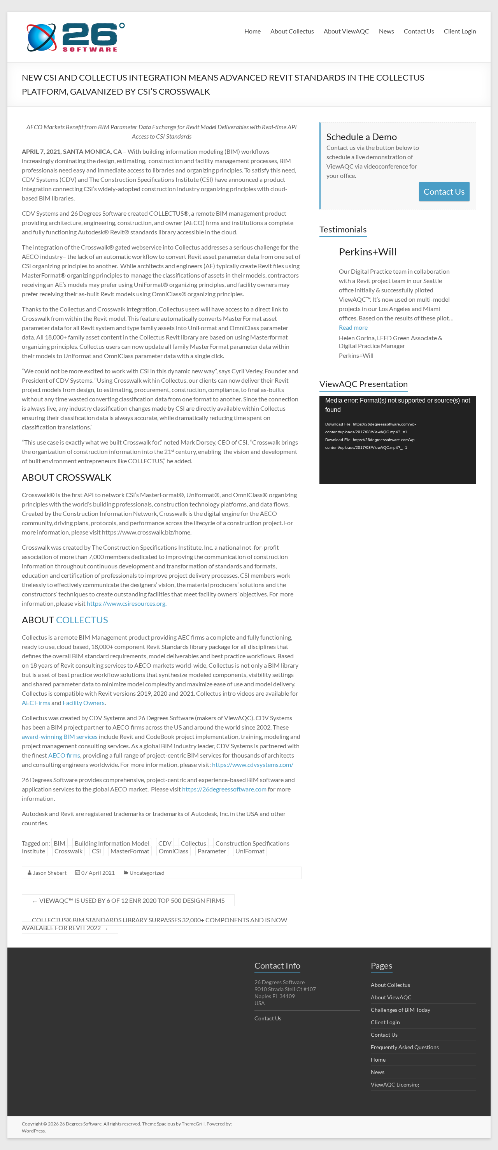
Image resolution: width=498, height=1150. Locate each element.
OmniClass (173, 851)
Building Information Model (112, 843)
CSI (96, 851)
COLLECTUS (82, 619)
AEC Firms (36, 702)
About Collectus (292, 31)
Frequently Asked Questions (405, 1047)
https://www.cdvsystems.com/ (252, 764)
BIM (59, 843)
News (386, 31)
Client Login (460, 31)
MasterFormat (129, 851)
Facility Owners (84, 702)
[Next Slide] (467, 302)
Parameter (212, 851)
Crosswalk (68, 851)
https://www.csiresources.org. (127, 603)
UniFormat (250, 851)
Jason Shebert (50, 872)
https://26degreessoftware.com (224, 789)
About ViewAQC (346, 31)
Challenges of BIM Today (400, 1009)
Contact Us (419, 31)
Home (252, 31)
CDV (165, 843)
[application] (397, 440)
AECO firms (64, 755)
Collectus (193, 843)
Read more (353, 327)
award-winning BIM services (60, 736)
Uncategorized (147, 872)
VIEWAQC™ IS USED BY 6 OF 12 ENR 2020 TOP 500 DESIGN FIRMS (128, 900)
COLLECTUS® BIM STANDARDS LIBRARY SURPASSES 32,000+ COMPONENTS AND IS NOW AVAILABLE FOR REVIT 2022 (154, 923)
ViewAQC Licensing (395, 1084)
